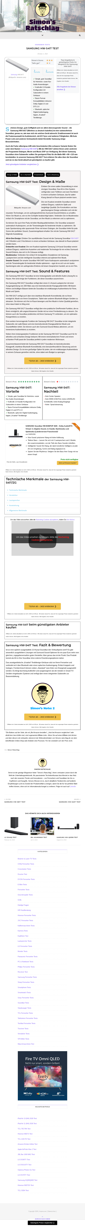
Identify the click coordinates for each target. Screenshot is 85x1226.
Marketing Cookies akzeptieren (47, 519)
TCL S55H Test (23, 1190)
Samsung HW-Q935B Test (67, 837)
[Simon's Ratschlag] (42, 16)
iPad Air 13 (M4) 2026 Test (27, 1118)
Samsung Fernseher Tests (27, 977)
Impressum (42, 1211)
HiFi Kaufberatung (24, 910)
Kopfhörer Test (23, 936)
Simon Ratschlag (13, 750)
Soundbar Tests (42, 44)
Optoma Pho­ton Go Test (26, 1170)
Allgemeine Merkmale (18, 510)
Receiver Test (23, 972)
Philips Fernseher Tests (26, 967)
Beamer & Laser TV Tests (27, 859)
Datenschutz (52, 1211)
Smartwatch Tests (24, 992)
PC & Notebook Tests (25, 962)
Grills (19, 900)
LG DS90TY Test (24, 1159)
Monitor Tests (22, 951)
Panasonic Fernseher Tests (28, 956)
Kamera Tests (23, 931)
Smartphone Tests (24, 987)
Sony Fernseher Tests (26, 998)
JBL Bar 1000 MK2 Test (26, 1154)
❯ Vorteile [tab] (37, 71)
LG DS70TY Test (24, 1175)
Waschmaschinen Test (26, 1044)
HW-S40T (75, 238)
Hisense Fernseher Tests (27, 915)
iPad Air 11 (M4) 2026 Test (27, 1123)
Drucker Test (22, 874)
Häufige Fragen (23, 905)
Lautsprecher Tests (25, 941)
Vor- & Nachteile (25, 175)
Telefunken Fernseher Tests (28, 1018)
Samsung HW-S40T (29, 149)
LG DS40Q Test (10, 837)
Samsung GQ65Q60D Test (27, 1180)
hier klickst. (71, 519)
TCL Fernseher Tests (25, 1013)
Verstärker (13, 495)
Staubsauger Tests (24, 1008)
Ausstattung (14, 505)
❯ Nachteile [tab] (50, 71)
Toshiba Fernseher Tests (26, 1023)
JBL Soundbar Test (39, 837)
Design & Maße (12, 175)
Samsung (14, 74)
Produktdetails (38, 175)
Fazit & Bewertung (53, 175)
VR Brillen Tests (23, 1039)
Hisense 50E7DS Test (26, 1185)
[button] (42, 490)
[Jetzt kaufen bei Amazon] (15, 440)
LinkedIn (73, 786)
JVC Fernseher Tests (25, 920)
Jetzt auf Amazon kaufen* (67, 463)
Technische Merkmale (18, 490)
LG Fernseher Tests (25, 946)
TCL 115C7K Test (24, 1139)
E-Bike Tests (22, 884)
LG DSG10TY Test (24, 1165)
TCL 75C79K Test (24, 1129)
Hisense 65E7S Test (25, 1134)
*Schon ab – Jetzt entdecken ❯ (42, 361)
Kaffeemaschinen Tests (26, 926)
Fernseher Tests (23, 890)
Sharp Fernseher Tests (26, 982)
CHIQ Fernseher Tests (26, 864)
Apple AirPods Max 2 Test (27, 1149)
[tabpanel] (42, 99)
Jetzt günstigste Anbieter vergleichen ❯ (22, 164)
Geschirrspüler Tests (25, 895)
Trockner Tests (23, 1028)
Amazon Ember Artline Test (27, 1144)
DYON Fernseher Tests (26, 879)
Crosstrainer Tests (24, 869)
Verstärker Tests (24, 1034)
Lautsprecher (14, 500)
